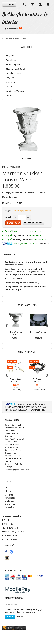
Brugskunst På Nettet (13, 464)
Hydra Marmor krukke (16, 333)
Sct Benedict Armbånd (38, 380)
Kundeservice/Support (14, 428)
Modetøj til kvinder (22, 239)
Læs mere (44, 243)
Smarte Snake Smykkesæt (16, 380)
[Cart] (48, 4)
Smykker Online (20, 235)
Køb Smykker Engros (13, 450)
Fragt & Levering (11, 433)
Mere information (10, 196)
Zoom (28, 158)
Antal (8, 217)
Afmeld (20, 616)
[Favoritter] (32, 4)
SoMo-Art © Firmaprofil (15, 439)
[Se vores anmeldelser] (14, 628)
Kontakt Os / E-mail (13, 425)
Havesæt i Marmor (38, 332)
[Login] (40, 4)
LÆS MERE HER (38, 410)
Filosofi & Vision (11, 441)
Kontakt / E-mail (10, 535)
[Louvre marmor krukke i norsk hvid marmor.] (27, 129)
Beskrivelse (9, 254)
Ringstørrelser (11, 453)
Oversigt (8, 466)
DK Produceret (13, 166)
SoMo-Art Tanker (12, 444)
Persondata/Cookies (13, 458)
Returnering (9, 436)
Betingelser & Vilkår (13, 455)
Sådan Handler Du (12, 430)
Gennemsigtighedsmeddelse (17, 469)
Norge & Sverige (11, 447)
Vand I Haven (10, 461)
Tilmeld (9, 616)
